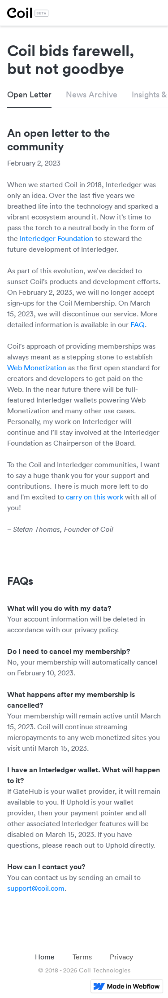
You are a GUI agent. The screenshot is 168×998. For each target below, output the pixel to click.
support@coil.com (36, 888)
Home (45, 956)
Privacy (121, 956)
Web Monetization (36, 367)
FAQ (137, 324)
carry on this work (94, 496)
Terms (82, 956)
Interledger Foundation (56, 238)
